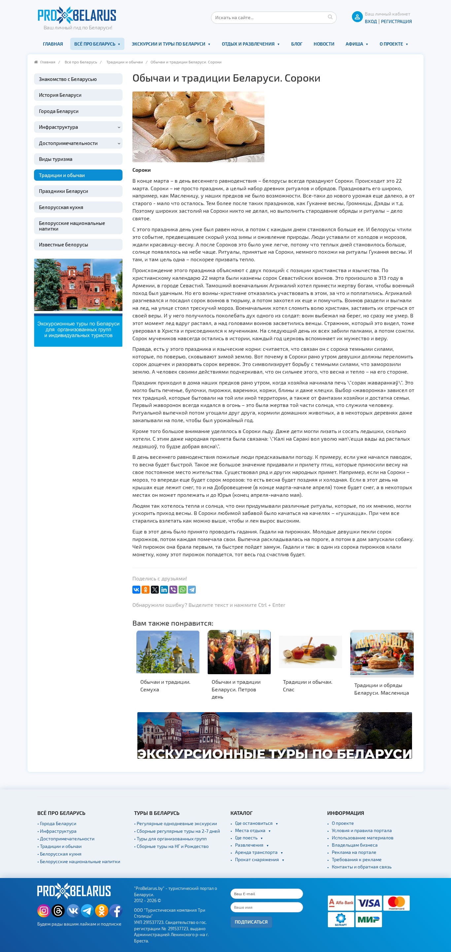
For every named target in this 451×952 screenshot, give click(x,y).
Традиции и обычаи (124, 61)
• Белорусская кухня (59, 854)
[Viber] (173, 590)
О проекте (391, 44)
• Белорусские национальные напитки (78, 861)
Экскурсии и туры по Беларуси (168, 44)
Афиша (354, 44)
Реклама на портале (354, 852)
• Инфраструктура (57, 831)
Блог (296, 44)
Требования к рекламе (357, 859)
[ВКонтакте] (136, 590)
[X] (155, 590)
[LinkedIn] (164, 590)
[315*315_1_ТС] (78, 302)
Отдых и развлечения (248, 44)
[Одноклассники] (146, 590)
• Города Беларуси (56, 823)
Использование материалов (363, 837)
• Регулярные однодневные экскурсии (175, 823)
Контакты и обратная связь (362, 866)
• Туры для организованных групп (170, 838)
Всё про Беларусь (94, 44)
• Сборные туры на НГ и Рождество (171, 846)
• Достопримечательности (65, 838)
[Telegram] (192, 590)
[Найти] (330, 16)
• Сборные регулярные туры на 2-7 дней (177, 831)
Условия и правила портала (362, 830)
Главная (53, 44)
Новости (324, 44)
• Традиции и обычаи (59, 846)
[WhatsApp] (183, 590)
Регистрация (396, 21)
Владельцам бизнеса (355, 845)
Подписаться (251, 922)
